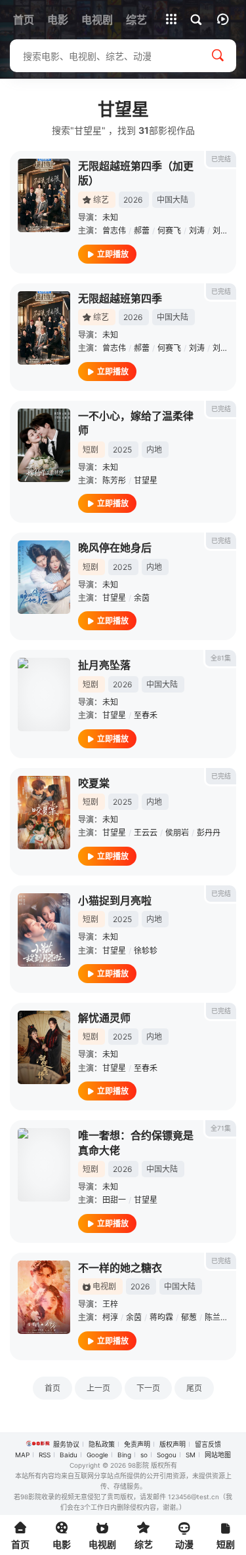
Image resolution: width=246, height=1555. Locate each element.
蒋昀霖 (161, 1317)
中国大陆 (172, 200)
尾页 (194, 1388)
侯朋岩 (177, 833)
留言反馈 (208, 1444)
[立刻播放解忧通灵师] (44, 1047)
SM (190, 1455)
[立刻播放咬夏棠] (44, 812)
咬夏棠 (94, 783)
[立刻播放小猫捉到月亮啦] (44, 930)
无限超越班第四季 (120, 298)
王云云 (145, 833)
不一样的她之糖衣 (120, 1267)
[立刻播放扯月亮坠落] (44, 694)
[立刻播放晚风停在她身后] (44, 577)
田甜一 (114, 1200)
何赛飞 (169, 230)
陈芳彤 (114, 480)
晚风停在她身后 (115, 547)
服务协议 (66, 1444)
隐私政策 (102, 1444)
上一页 (98, 1388)
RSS (45, 1455)
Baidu (68, 1455)
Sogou (166, 1455)
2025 (122, 449)
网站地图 (218, 1455)
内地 (154, 449)
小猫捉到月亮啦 (115, 900)
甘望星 (145, 480)
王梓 (110, 1304)
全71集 (221, 1128)
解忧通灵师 (104, 1017)
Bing (124, 1455)
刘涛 (197, 230)
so (144, 1455)
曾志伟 (114, 230)
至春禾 (145, 715)
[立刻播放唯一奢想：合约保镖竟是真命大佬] (44, 1165)
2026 (132, 200)
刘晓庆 (224, 230)
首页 (52, 1388)
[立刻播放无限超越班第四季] (44, 328)
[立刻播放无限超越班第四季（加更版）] (44, 195)
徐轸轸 (145, 951)
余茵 (142, 598)
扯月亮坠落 (104, 665)
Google (97, 1455)
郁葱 (189, 1317)
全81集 (221, 658)
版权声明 (172, 1444)
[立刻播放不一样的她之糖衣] (44, 1297)
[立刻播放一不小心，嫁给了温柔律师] (44, 445)
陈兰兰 (216, 1317)
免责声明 (137, 1444)
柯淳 (110, 1317)
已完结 (221, 159)
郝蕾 (142, 230)
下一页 (148, 1388)
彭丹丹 (208, 833)
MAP (22, 1455)
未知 (110, 217)
